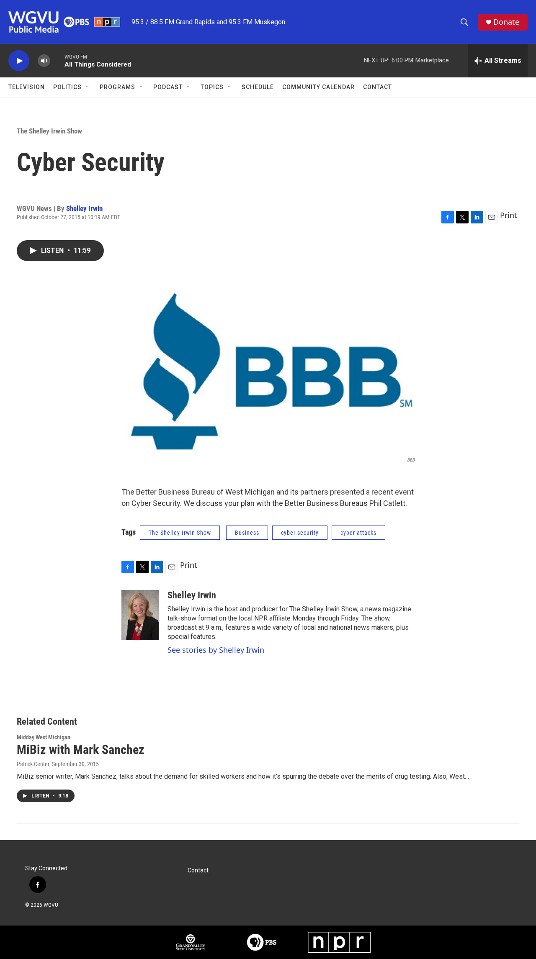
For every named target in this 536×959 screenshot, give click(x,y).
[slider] (57, 60)
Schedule (258, 87)
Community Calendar (318, 87)
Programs (117, 87)
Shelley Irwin (84, 208)
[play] (19, 61)
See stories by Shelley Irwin (216, 650)
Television (26, 87)
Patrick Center (33, 764)
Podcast (168, 87)
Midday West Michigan (43, 737)
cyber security (300, 532)
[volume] (44, 60)
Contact (377, 87)
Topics (212, 87)
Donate (506, 22)
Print (508, 215)
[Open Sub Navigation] (88, 87)
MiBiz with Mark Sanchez (80, 749)
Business (247, 532)
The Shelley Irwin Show (49, 131)
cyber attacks (358, 532)
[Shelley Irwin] (140, 615)
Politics (67, 87)
